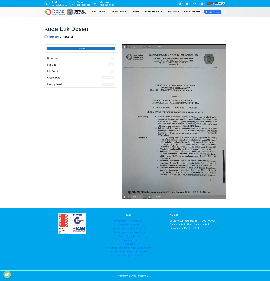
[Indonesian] (216, 3)
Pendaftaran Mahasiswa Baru (129, 232)
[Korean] (224, 3)
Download (81, 48)
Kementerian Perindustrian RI (129, 220)
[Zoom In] (150, 46)
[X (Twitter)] (180, 3)
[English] (213, 3)
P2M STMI (129, 243)
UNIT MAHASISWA (192, 12)
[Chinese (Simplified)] (209, 3)
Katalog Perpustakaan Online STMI (129, 251)
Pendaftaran (212, 12)
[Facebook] (194, 3)
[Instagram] (187, 3)
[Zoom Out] (145, 46)
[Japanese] (220, 3)
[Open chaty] (7, 274)
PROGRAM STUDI (119, 12)
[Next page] (129, 46)
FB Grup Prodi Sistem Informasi (129, 228)
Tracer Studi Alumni (129, 236)
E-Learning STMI (129, 240)
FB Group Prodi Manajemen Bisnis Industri (129, 247)
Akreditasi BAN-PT (129, 224)
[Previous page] (124, 46)
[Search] (225, 12)
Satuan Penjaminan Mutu (129, 255)
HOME (93, 12)
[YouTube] (202, 3)
